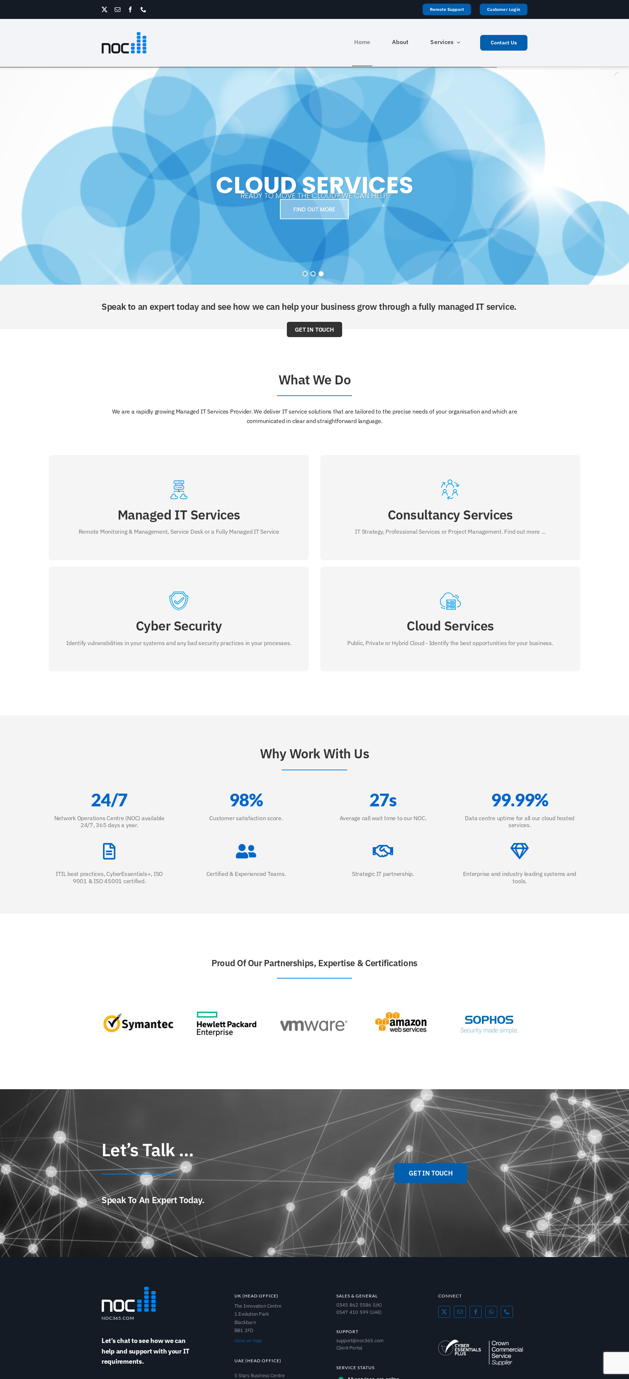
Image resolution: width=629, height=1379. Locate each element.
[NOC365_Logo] (129, 1288)
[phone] (143, 9)
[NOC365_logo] (124, 34)
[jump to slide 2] (313, 273)
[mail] (117, 9)
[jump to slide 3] (321, 273)
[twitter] (104, 9)
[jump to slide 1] (305, 273)
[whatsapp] (491, 1311)
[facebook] (130, 9)
